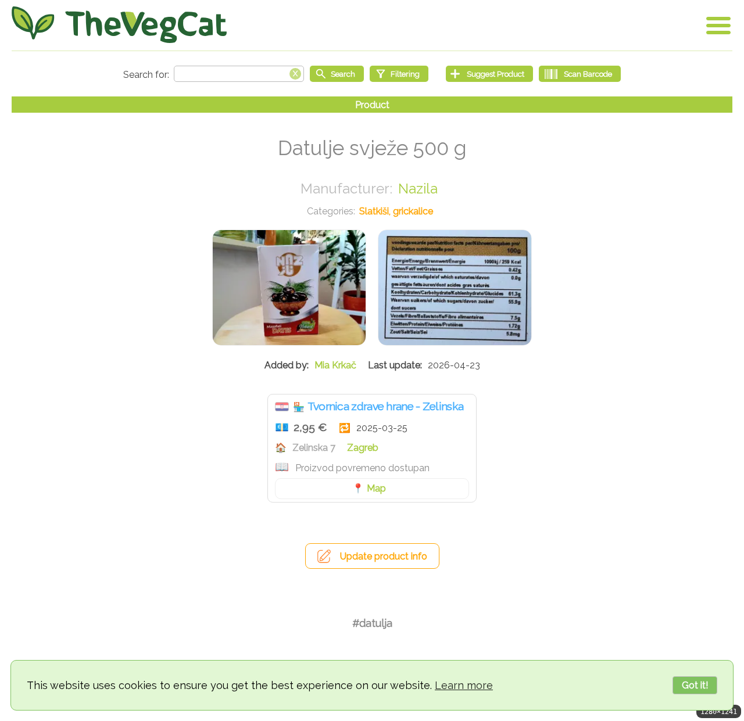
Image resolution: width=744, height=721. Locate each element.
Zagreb (362, 447)
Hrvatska (282, 406)
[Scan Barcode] (580, 74)
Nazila (418, 188)
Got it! (695, 685)
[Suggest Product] (489, 74)
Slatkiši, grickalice (396, 211)
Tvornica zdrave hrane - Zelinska (385, 406)
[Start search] (337, 74)
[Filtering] (399, 74)
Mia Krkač (335, 365)
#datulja (372, 623)
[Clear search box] (295, 73)
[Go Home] (119, 25)
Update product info (383, 556)
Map (376, 488)
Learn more (464, 685)
